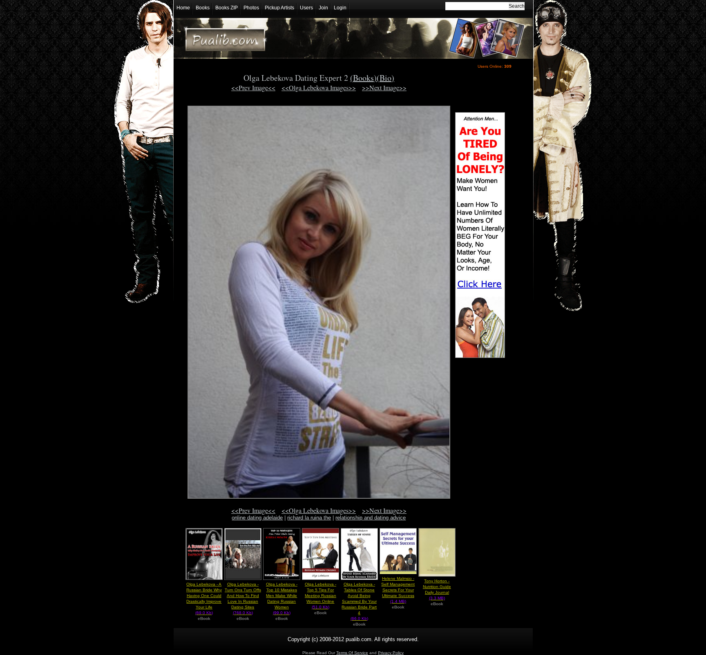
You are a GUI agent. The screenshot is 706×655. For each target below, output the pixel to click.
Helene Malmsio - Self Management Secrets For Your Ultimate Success (398, 590)
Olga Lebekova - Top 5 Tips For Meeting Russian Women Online (320, 595)
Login (340, 8)
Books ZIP (226, 8)
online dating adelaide (257, 518)
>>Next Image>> (384, 87)
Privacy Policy (391, 653)
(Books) (363, 77)
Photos (251, 8)
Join (323, 8)
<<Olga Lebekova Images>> (319, 87)
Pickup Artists (279, 8)
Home (183, 8)
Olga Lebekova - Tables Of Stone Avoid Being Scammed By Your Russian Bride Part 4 (359, 601)
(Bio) (385, 77)
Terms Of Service (352, 653)
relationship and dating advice (370, 518)
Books (203, 8)
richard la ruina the (309, 518)
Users (306, 8)
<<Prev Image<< (253, 87)
